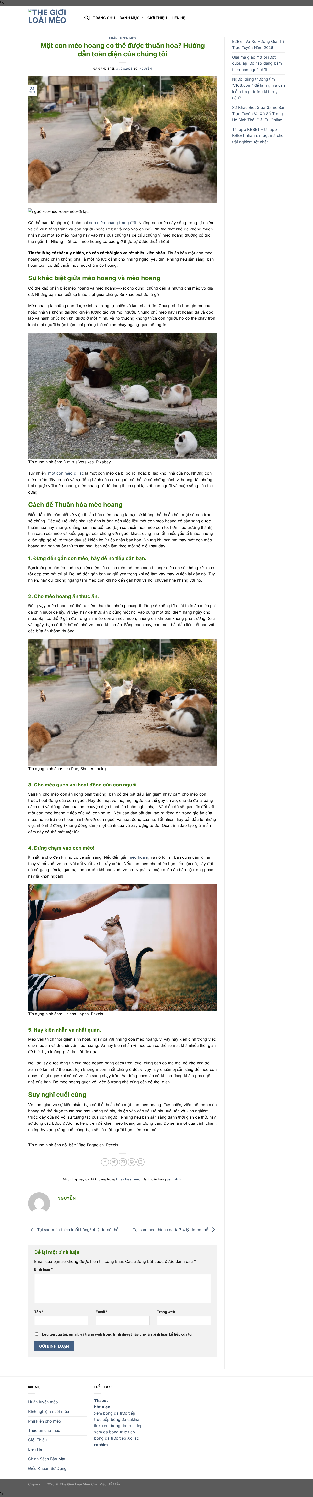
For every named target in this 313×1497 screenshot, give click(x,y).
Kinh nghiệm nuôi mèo (48, 1411)
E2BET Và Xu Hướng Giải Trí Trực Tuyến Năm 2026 (258, 44)
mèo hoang (139, 857)
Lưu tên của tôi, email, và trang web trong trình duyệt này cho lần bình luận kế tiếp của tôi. (118, 1334)
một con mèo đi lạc (66, 473)
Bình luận (43, 1269)
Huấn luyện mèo (122, 38)
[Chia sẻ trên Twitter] (114, 1162)
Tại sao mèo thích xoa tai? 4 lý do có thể (171, 1229)
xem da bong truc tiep (114, 1431)
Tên (39, 1312)
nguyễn (145, 68)
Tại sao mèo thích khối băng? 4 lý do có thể (77, 1229)
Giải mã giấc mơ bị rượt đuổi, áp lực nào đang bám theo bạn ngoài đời (257, 63)
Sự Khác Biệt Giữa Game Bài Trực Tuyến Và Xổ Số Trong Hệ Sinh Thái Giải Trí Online (258, 113)
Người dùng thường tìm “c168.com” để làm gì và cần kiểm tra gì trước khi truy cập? (258, 88)
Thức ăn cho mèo (44, 1430)
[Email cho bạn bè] (123, 1162)
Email (102, 1312)
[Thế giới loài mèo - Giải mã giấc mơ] (52, 18)
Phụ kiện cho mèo (44, 1421)
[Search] (86, 18)
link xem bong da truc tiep (118, 1425)
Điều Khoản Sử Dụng (47, 1468)
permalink (174, 1179)
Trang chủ (104, 18)
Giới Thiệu (157, 18)
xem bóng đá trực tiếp (114, 1413)
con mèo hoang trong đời (112, 222)
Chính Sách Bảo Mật (46, 1458)
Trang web (166, 1312)
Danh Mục (130, 18)
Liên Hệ (179, 18)
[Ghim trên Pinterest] (132, 1162)
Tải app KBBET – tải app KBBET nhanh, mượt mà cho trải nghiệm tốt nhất (258, 135)
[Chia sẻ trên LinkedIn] (140, 1162)
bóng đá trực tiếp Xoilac (116, 1438)
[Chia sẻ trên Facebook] (105, 1162)
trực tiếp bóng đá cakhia (116, 1419)
